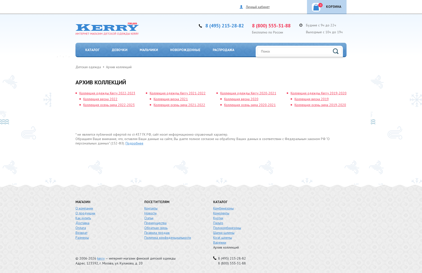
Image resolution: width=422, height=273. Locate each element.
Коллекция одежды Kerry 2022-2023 (107, 93)
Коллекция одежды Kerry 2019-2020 (319, 93)
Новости (150, 213)
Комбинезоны (223, 208)
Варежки (219, 242)
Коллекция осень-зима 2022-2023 (109, 105)
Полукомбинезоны (227, 228)
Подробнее (134, 143)
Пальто (218, 223)
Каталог (92, 50)
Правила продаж (157, 232)
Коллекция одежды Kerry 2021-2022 (178, 93)
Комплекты (221, 213)
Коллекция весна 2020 (241, 99)
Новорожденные (185, 50)
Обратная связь (156, 228)
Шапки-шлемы (223, 232)
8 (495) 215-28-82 (224, 25)
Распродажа (223, 50)
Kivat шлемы (222, 237)
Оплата (80, 228)
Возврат (81, 232)
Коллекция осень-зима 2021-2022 (179, 105)
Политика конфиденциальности (167, 237)
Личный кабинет (258, 7)
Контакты (151, 208)
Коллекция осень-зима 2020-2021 (250, 105)
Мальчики (149, 50)
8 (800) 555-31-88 (271, 25)
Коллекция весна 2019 (312, 99)
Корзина (330, 6)
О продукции (85, 213)
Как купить (83, 218)
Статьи (148, 218)
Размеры (82, 237)
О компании (84, 208)
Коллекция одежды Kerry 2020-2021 (248, 93)
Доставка (82, 223)
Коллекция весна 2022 (100, 99)
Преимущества (155, 223)
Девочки (119, 50)
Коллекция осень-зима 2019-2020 (320, 105)
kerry (101, 258)
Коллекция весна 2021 (171, 99)
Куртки (218, 218)
